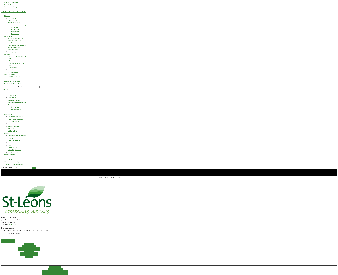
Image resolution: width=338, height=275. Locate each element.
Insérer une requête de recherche (12, 87)
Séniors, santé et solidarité (16, 143)
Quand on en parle (13, 152)
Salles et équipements (14, 150)
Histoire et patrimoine (14, 100)
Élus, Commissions (13, 121)
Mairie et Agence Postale (15, 119)
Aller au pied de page (11, 7)
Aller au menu (8, 5)
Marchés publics (12, 128)
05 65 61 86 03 (13, 224)
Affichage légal (12, 131)
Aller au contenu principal (12, 2)
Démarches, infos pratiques (12, 162)
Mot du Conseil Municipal (15, 117)
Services (10, 138)
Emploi (10, 145)
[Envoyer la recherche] (34, 168)
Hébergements (16, 109)
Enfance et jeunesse (14, 140)
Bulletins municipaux (14, 126)
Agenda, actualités (9, 154)
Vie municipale (8, 114)
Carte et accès (12, 98)
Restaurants (15, 112)
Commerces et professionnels (17, 135)
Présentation (12, 95)
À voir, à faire (15, 107)
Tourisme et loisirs (13, 105)
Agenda (10, 159)
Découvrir (7, 93)
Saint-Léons (13, 11)
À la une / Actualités (14, 157)
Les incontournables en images (17, 102)
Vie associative (12, 147)
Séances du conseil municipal (16, 124)
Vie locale (7, 133)
